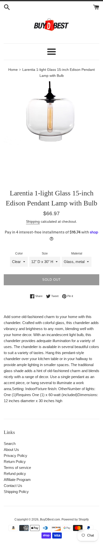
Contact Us (13, 485)
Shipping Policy (16, 491)
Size (45, 253)
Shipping (33, 221)
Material (76, 253)
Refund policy (15, 473)
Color (19, 253)
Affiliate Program (17, 479)
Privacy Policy (15, 455)
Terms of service (17, 467)
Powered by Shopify (75, 519)
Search (10, 443)
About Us (11, 449)
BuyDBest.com (50, 519)
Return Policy (15, 461)
